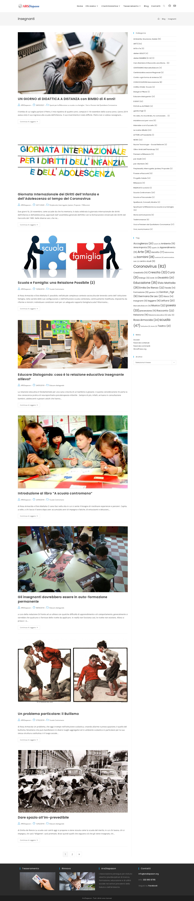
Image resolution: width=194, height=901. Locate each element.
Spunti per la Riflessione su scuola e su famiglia (66, 105)
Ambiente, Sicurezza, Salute (145, 39)
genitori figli (138, 111)
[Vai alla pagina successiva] (79, 854)
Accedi (136, 340)
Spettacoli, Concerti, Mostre (145, 202)
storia (154, 326)
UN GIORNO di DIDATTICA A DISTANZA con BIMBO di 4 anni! (66, 99)
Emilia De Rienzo (151, 287)
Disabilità (166, 277)
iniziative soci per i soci (143, 120)
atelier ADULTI (139, 53)
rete (170, 315)
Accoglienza (143, 243)
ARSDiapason (26, 105)
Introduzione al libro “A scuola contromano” (55, 493)
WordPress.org (139, 349)
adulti (157, 244)
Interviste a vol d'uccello (143, 125)
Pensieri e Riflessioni (142, 154)
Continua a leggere (30, 121)
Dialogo (144, 278)
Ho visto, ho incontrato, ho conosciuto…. (150, 116)
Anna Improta (142, 247)
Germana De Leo (150, 296)
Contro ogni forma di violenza (146, 77)
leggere (154, 300)
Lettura (168, 300)
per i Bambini (139, 164)
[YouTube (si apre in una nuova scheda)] (174, 5)
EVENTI (136, 101)
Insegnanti (140, 300)
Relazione (140, 314)
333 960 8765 (149, 879)
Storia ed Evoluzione (142, 215)
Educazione (145, 283)
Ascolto (157, 252)
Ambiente (168, 243)
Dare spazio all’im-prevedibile (43, 817)
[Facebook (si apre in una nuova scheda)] (169, 5)
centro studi (147, 261)
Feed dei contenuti (141, 343)
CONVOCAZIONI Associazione (146, 82)
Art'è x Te (137, 48)
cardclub (159, 257)
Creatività (140, 272)
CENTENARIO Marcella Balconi (146, 67)
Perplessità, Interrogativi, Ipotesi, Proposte (65, 205)
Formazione (141, 292)
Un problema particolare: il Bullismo (48, 714)
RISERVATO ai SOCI (141, 188)
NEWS (135, 140)
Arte (144, 252)
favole (170, 287)
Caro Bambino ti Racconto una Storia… (149, 63)
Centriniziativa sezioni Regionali (146, 72)
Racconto (165, 310)
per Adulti (137, 159)
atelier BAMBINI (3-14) (142, 58)
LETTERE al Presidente (142, 135)
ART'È (135, 43)
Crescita (157, 272)
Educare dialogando (56, 385)
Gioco (168, 296)
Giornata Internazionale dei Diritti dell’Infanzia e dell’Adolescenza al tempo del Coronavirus (58, 196)
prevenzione (148, 310)
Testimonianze (139, 219)
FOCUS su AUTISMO (141, 106)
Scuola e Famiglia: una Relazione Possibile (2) (56, 282)
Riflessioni (86, 205)
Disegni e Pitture (140, 91)
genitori (154, 292)
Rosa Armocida (146, 320)
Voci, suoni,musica (141, 229)
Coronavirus (149, 266)
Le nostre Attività (140, 130)
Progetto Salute (140, 178)
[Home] (158, 19)
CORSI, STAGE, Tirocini (142, 87)
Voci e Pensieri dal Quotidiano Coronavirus (101, 105)
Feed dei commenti (141, 346)
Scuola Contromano (56, 289)
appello (155, 248)
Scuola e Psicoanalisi (142, 197)
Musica (158, 305)
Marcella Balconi (142, 306)
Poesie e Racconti (141, 173)
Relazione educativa (158, 315)
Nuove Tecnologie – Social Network (148, 144)
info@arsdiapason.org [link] (149, 874)
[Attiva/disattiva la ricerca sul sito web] (164, 6)
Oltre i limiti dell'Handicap (144, 149)
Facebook (152, 885)
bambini (145, 257)
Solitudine (145, 326)
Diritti (153, 278)
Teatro (164, 326)
